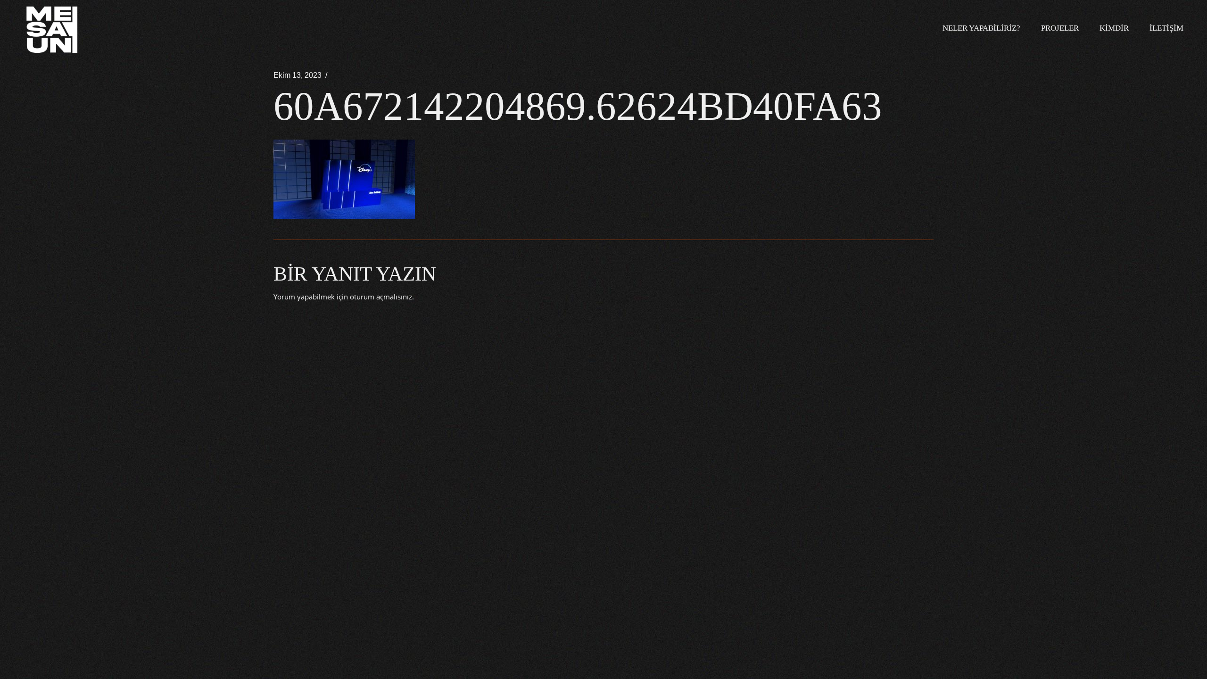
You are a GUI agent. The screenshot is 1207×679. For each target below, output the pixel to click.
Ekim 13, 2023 (297, 75)
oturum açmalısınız (381, 296)
